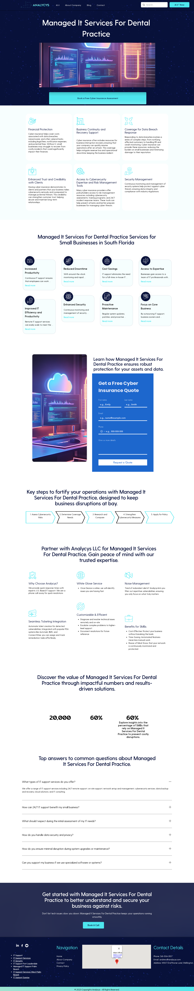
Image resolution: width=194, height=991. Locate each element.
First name (102, 400)
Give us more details (107, 440)
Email (100, 413)
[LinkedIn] (17, 945)
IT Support (18, 955)
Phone (100, 427)
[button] (58, 5)
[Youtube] (26, 945)
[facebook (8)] (22, 945)
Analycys (96, 989)
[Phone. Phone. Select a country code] (102, 431)
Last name (128, 400)
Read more (30, 285)
